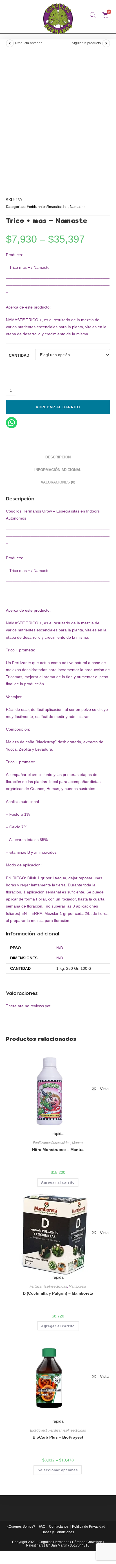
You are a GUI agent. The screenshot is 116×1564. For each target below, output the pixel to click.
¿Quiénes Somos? (21, 1526)
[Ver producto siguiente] (106, 43)
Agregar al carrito (58, 407)
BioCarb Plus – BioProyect (58, 1437)
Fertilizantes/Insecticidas (47, 207)
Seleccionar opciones (58, 1470)
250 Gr (72, 968)
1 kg (60, 968)
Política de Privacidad (88, 1526)
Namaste (77, 207)
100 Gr (87, 968)
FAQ (42, 1526)
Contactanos (58, 1526)
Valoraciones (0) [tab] (58, 482)
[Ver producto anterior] (10, 43)
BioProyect (38, 1430)
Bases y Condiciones (58, 1532)
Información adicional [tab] (57, 470)
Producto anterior (28, 43)
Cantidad (19, 355)
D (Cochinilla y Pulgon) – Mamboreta (58, 1293)
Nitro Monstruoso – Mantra (58, 1149)
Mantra (77, 1143)
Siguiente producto (86, 43)
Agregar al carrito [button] (58, 1182)
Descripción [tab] (58, 457)
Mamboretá (77, 1286)
